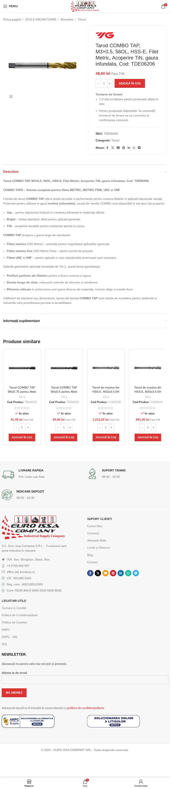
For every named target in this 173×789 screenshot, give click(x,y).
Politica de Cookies (14, 622)
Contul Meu (95, 526)
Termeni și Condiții (14, 608)
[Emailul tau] (118, 148)
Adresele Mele (96, 540)
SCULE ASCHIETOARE (40, 19)
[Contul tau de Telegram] (139, 148)
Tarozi (82, 19)
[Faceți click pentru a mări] (11, 97)
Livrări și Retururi (98, 547)
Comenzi (93, 533)
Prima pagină (12, 19)
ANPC (6, 629)
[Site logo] (85, 6)
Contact (92, 562)
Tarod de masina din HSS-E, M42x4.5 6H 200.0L (105, 391)
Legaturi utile (14, 600)
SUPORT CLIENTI (99, 519)
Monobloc (67, 19)
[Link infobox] (42, 474)
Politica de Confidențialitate (20, 615)
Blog (90, 555)
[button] (22, 437)
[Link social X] (112, 148)
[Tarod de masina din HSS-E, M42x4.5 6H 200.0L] (106, 368)
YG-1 (22, 397)
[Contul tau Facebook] (107, 148)
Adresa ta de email (14, 672)
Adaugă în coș (130, 83)
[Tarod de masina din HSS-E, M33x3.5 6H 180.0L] (147, 368)
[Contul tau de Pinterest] (123, 148)
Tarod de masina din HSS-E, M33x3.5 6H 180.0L (147, 391)
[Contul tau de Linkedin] (128, 148)
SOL (5, 644)
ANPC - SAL (10, 637)
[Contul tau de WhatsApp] (134, 148)
